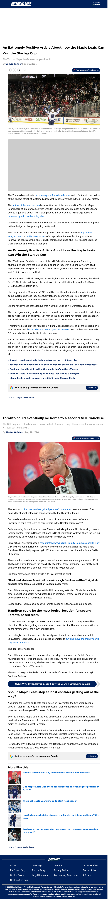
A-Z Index (88, 875)
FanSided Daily (18, 870)
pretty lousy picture (36, 236)
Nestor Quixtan (14, 432)
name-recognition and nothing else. (26, 216)
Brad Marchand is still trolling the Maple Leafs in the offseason (44, 369)
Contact (58, 865)
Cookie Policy (17, 875)
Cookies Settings (19, 880)
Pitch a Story (38, 870)
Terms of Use (90, 870)
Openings (37, 865)
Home (11, 398)
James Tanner (14, 64)
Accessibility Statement (66, 875)
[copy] (24, 70)
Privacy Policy (61, 870)
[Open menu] (6, 4)
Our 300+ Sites (90, 865)
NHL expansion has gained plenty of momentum (46, 509)
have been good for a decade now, (53, 195)
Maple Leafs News (25, 398)
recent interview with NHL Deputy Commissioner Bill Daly (69, 543)
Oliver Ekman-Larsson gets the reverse (48, 329)
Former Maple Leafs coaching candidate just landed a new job (44, 373)
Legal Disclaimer (40, 875)
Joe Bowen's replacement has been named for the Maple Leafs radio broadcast (53, 364)
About (13, 865)
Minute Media (16, 887)
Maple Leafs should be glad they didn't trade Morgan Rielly (42, 378)
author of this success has (26, 205)
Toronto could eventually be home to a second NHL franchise (43, 360)
